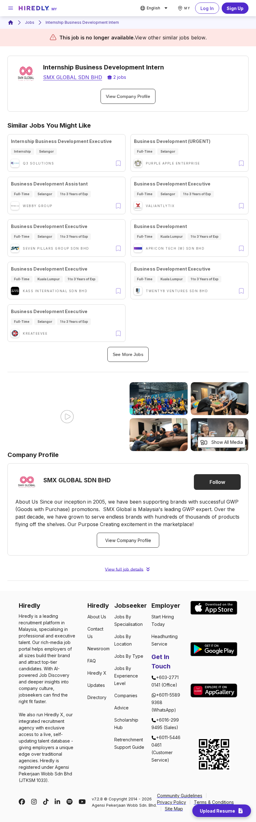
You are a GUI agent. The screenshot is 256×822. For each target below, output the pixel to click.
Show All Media (227, 442)
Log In (207, 8)
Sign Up (235, 8)
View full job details (124, 569)
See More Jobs (128, 354)
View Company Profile (128, 96)
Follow (217, 482)
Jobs (29, 22)
